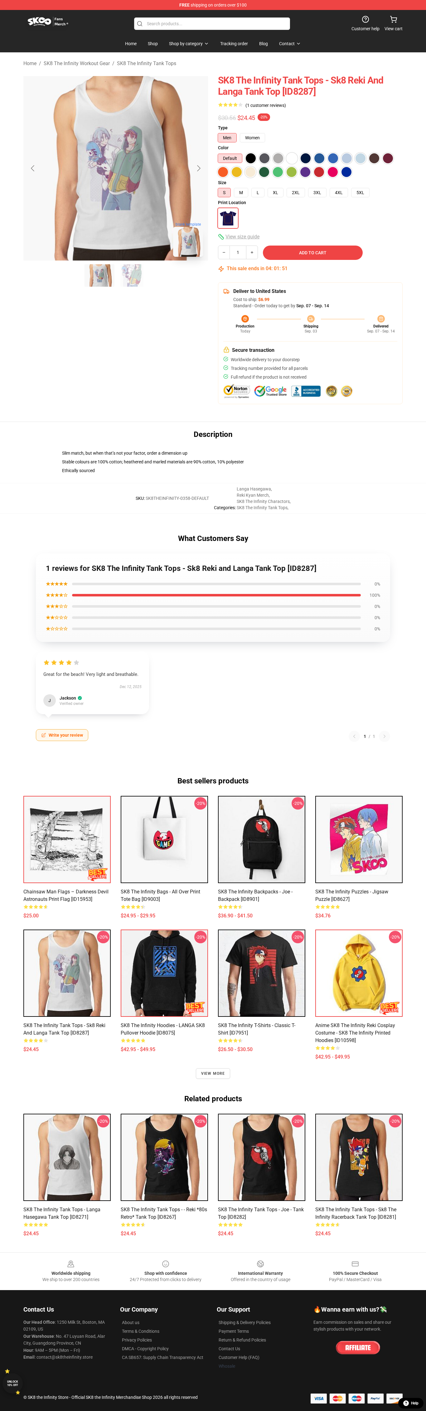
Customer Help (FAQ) (239, 1357)
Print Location (232, 202)
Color (223, 147)
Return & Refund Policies (242, 1339)
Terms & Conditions (140, 1331)
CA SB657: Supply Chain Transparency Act (162, 1357)
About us (130, 1322)
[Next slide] (198, 168)
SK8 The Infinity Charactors (263, 501)
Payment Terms (234, 1331)
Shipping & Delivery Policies (245, 1322)
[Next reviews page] (384, 736)
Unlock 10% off (12, 1383)
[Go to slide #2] (132, 275)
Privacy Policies (137, 1339)
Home (29, 63)
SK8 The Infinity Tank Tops (146, 63)
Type (223, 127)
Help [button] (415, 1403)
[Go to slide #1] (99, 275)
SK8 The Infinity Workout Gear (77, 63)
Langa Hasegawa (254, 488)
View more (213, 1073)
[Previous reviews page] (354, 736)
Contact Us (229, 1348)
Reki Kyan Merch (253, 495)
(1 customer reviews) (265, 105)
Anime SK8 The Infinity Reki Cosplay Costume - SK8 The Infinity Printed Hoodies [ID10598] (355, 1032)
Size (222, 182)
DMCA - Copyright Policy (145, 1348)
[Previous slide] (33, 168)
